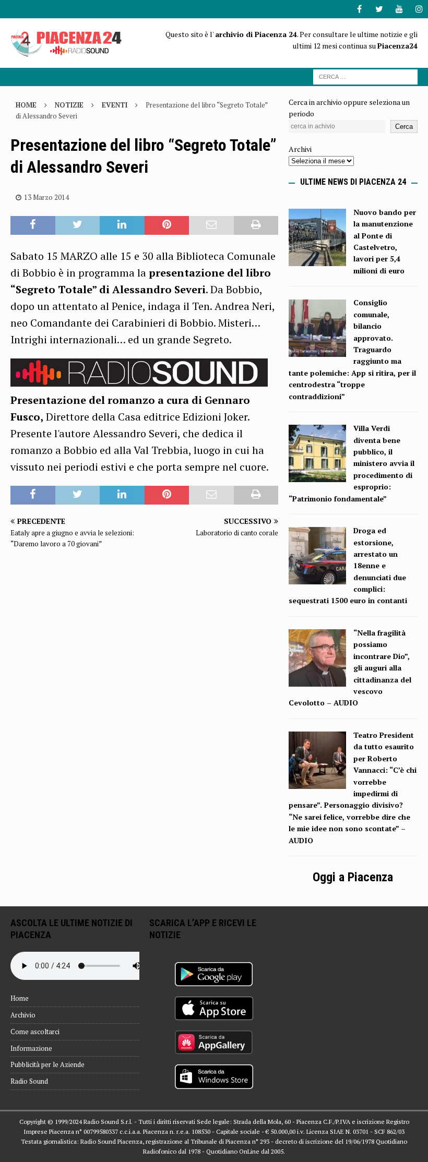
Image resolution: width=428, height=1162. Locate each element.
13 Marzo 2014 (46, 197)
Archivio (22, 1015)
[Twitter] (379, 9)
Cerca (404, 126)
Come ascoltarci (35, 1031)
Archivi (300, 149)
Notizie (69, 105)
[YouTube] (399, 9)
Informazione (31, 1048)
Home (19, 998)
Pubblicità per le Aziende (47, 1064)
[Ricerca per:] (365, 76)
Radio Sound (29, 1081)
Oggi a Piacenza (353, 877)
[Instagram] (419, 9)
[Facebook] (359, 9)
